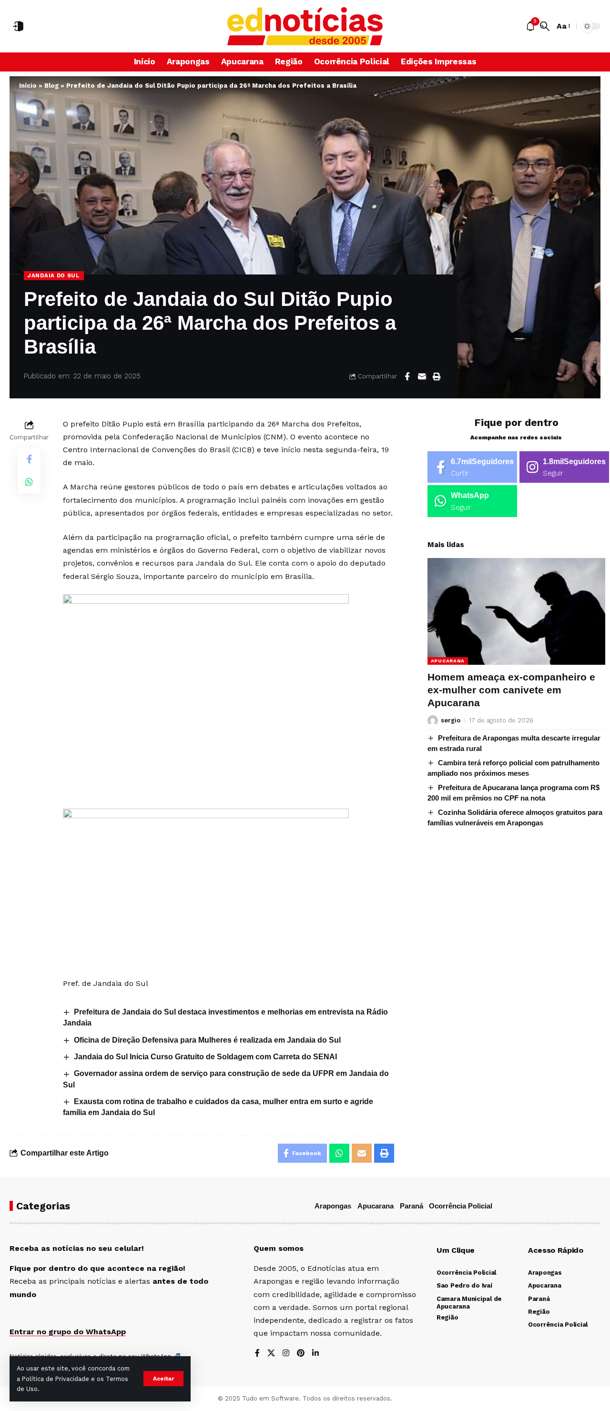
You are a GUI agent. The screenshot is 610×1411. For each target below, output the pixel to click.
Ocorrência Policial (460, 1206)
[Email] (421, 376)
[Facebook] (472, 467)
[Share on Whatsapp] (29, 481)
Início (28, 85)
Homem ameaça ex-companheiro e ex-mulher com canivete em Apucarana (511, 690)
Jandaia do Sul (54, 275)
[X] (271, 1353)
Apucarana (448, 660)
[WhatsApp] (472, 501)
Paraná (411, 1206)
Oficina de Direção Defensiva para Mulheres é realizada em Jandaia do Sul (207, 1040)
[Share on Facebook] (407, 376)
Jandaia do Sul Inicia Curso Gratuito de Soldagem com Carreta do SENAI (205, 1057)
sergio (450, 720)
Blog (51, 85)
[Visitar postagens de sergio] (432, 720)
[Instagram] (564, 467)
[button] (163, 1378)
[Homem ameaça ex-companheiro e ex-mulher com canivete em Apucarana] (516, 611)
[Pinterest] (300, 1353)
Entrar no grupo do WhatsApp (68, 1331)
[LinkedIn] (315, 1353)
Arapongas (333, 1206)
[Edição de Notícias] (305, 26)
